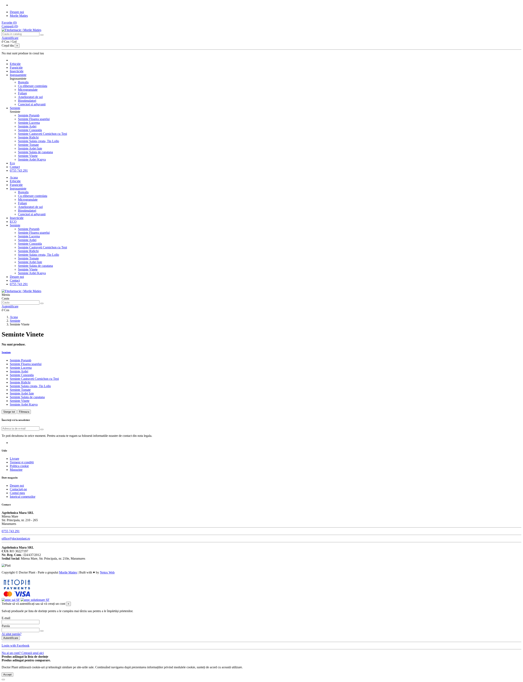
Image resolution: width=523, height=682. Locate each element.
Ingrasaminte (18, 188)
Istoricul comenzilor (22, 496)
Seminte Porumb (28, 115)
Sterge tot (9, 411)
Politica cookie (19, 466)
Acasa (14, 177)
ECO (13, 221)
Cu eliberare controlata (32, 86)
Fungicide (16, 185)
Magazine (16, 469)
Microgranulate (28, 89)
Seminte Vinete (28, 156)
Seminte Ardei (27, 126)
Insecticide (16, 218)
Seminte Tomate (28, 144)
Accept (7, 674)
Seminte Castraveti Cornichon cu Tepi (42, 133)
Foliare (22, 93)
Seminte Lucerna (29, 122)
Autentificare (10, 638)
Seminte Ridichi (28, 137)
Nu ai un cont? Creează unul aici (23, 653)
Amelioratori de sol (30, 97)
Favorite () (9, 22)
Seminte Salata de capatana (35, 152)
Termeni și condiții (22, 462)
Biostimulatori (27, 100)
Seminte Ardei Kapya (32, 159)
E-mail (6, 618)
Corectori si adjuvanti (32, 104)
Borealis (23, 82)
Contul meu (17, 493)
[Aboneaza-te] (42, 429)
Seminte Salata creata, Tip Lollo (38, 141)
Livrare (14, 458)
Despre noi (17, 12)
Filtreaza (24, 411)
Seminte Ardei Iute (30, 148)
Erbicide (15, 181)
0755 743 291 (19, 284)
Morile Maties (19, 15)
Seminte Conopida (30, 130)
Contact (15, 280)
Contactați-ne (18, 489)
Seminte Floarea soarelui (34, 119)
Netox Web (107, 572)
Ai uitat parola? (11, 634)
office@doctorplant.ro (16, 538)
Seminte (15, 225)
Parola (6, 626)
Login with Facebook (15, 645)
